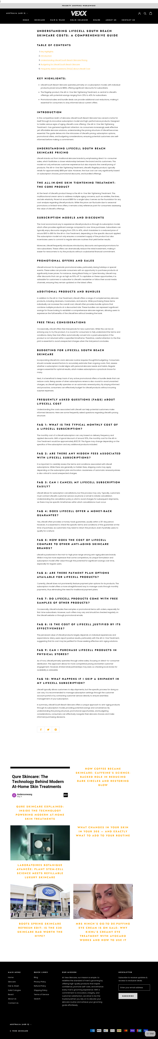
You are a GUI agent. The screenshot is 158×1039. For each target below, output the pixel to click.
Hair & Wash (57, 20)
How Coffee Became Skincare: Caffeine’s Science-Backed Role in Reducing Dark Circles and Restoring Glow (103, 777)
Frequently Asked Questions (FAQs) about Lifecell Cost (65, 68)
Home (26, 20)
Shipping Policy (40, 990)
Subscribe (128, 996)
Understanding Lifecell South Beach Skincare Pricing (64, 60)
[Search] (145, 13)
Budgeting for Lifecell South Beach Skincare (60, 64)
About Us (111, 20)
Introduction (46, 56)
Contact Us (128, 20)
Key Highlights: (47, 51)
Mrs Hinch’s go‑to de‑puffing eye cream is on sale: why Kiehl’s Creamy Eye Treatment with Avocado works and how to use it (103, 932)
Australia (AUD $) (16, 13)
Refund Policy (40, 986)
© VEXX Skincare (19, 1031)
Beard (96, 20)
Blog (36, 977)
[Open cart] (150, 13)
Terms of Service (41, 994)
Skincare (39, 20)
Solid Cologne (79, 20)
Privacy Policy (40, 981)
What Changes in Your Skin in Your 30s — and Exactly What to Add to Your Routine (103, 831)
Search (37, 998)
